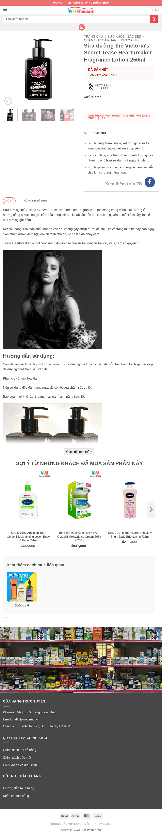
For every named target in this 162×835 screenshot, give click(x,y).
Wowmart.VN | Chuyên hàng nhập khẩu (81, 2)
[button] (5, 10)
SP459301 (99, 133)
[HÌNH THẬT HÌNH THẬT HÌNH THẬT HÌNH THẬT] (38, 70)
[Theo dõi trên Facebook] (150, 182)
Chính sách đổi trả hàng (19, 750)
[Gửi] (154, 19)
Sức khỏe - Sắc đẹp (124, 36)
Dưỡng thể (131, 40)
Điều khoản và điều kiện (20, 765)
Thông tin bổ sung (35, 200)
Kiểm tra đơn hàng (16, 796)
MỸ (99, 97)
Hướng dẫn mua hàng (18, 788)
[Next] (67, 70)
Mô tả (9, 200)
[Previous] (9, 70)
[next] (151, 509)
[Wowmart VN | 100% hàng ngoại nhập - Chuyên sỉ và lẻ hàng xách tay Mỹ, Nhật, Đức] (81, 10)
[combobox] (76, 19)
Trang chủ (93, 36)
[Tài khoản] (155, 10)
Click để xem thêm (79, 451)
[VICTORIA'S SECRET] (100, 86)
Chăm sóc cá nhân (100, 40)
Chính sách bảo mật (17, 757)
